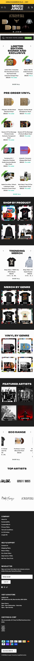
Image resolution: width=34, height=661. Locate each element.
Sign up (6, 582)
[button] (13, 32)
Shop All (16, 84)
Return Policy (5, 550)
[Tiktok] (7, 587)
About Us (4, 519)
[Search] (6, 7)
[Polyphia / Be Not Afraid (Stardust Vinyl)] (8, 102)
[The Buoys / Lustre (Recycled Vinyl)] (9, 441)
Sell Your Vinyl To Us (7, 558)
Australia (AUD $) (8, 651)
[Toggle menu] (2, 7)
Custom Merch (5, 524)
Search (28, 38)
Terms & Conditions (7, 530)
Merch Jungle (8, 655)
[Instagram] (4, 587)
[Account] (28, 7)
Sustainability (5, 522)
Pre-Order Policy (6, 553)
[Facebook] (2, 587)
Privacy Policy (5, 527)
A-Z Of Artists (5, 532)
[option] (17, 22)
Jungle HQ (4, 535)
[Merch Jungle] (17, 7)
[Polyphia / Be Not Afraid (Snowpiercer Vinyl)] (25, 102)
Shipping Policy (6, 548)
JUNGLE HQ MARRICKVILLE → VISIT (17, 2)
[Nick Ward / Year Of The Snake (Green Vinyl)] (25, 177)
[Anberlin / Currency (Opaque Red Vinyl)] (25, 150)
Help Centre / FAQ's (7, 556)
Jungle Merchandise (21, 655)
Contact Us (4, 545)
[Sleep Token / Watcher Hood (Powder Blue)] (20, 262)
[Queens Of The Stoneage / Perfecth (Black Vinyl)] (25, 124)
